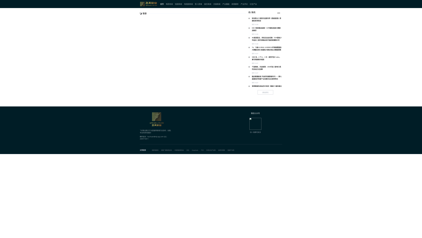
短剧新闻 (178, 4)
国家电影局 (155, 150)
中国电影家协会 (179, 150)
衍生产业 (253, 4)
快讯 (253, 12)
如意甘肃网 (221, 150)
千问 (202, 150)
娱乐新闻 (207, 4)
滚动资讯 (265, 92)
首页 (162, 4)
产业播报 (225, 4)
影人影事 (198, 4)
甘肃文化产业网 (211, 150)
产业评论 (244, 4)
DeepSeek (195, 150)
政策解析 (235, 4)
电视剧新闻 (188, 4)
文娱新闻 (216, 4)
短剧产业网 (231, 150)
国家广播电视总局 (166, 150)
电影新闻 (169, 4)
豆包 (187, 150)
